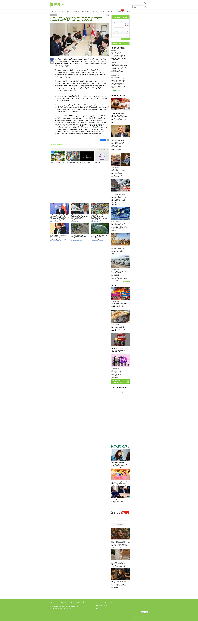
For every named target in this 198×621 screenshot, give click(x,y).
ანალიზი (114, 205)
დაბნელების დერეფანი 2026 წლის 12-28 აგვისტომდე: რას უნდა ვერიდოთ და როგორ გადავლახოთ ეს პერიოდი (119, 564)
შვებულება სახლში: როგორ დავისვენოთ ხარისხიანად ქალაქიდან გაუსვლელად (119, 483)
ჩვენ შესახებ (61, 602)
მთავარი (53, 602)
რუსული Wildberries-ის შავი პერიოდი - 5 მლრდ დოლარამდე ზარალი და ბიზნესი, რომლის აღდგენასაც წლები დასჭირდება (118, 373)
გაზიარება (103, 139)
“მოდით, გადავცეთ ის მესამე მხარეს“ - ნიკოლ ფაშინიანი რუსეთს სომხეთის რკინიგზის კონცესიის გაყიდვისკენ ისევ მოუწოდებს (118, 173)
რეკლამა (69, 602)
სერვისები (77, 602)
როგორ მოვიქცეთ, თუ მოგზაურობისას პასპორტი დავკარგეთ (118, 501)
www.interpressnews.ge (56, 240)
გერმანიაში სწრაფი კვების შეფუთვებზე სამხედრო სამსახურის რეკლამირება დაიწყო (118, 328)
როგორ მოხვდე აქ (103, 149)
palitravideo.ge (54, 221)
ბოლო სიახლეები (118, 48)
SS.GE (53, 149)
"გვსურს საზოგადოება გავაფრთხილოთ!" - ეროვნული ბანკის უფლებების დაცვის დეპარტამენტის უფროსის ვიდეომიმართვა (79, 217)
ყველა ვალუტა (124, 38)
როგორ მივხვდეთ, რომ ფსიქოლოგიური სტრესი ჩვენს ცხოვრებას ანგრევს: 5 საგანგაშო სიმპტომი (119, 465)
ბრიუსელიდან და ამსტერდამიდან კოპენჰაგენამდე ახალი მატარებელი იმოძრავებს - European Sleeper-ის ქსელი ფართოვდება (118, 56)
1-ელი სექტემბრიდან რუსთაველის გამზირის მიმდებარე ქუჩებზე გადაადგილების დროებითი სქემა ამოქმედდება (99, 217)
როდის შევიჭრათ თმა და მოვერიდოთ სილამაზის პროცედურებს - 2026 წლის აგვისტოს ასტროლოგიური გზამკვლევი (118, 584)
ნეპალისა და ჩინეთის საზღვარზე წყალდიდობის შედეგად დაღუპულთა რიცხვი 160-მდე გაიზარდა (79, 237)
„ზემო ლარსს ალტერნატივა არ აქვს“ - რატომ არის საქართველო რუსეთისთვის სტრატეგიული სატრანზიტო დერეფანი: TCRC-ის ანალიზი (119, 226)
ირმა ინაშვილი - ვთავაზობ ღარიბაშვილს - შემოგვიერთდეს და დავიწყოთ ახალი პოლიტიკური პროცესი (59, 237)
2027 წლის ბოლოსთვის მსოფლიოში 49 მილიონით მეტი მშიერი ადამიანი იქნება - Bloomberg (118, 251)
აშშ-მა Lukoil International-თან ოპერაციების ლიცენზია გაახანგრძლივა (119, 350)
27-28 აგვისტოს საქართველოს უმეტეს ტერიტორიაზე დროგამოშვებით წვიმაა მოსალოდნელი (99, 237)
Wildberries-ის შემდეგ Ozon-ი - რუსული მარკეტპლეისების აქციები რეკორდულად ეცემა (119, 305)
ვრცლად (126, 281)
